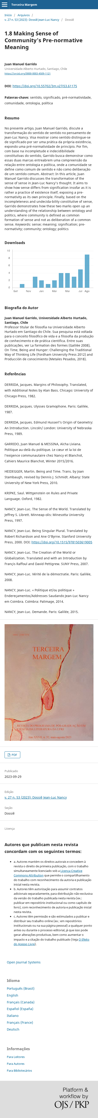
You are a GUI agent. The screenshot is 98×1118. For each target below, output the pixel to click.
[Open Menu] (4, 4)
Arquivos (24, 15)
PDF (14, 755)
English (12, 995)
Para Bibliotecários (19, 1070)
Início (8, 15)
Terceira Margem (24, 5)
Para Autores (15, 1064)
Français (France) (20, 1022)
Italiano (12, 1015)
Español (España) (20, 1009)
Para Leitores (16, 1057)
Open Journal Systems (24, 962)
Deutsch (13, 1029)
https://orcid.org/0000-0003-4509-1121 (28, 73)
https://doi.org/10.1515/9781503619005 (61, 542)
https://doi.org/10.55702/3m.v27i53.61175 (45, 86)
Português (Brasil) (20, 988)
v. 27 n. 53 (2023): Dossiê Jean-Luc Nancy (32, 20)
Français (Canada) (20, 1002)
